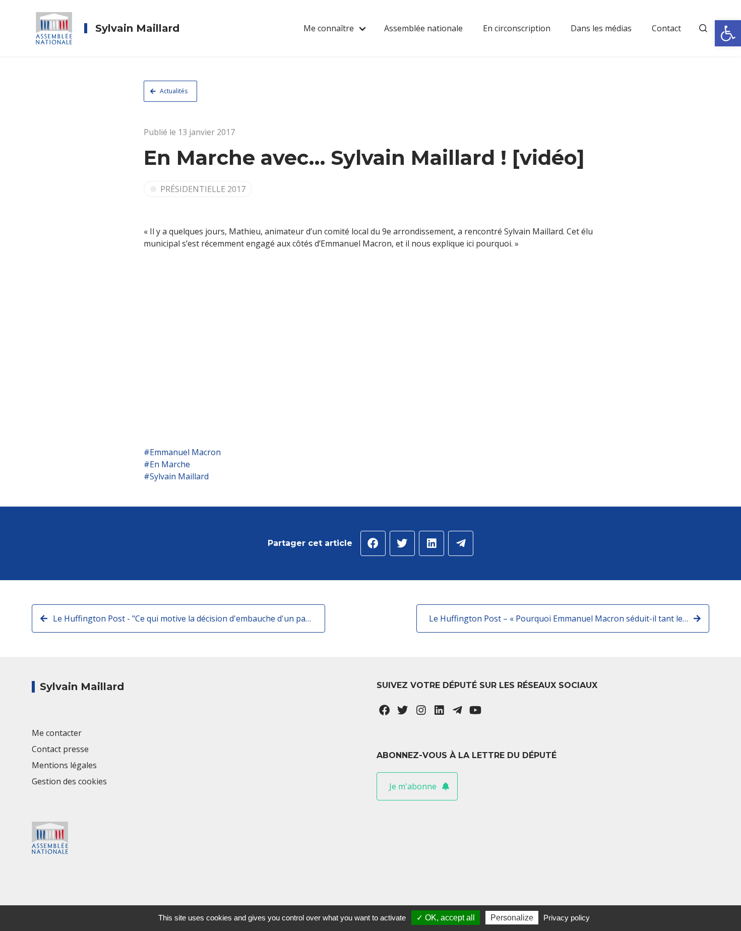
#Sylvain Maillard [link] (176, 476)
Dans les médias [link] (601, 28)
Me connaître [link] (328, 28)
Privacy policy (566, 917)
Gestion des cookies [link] (69, 781)
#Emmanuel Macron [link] (182, 452)
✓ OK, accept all (445, 917)
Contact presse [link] (60, 749)
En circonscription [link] (516, 28)
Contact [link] (666, 28)
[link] (728, 33)
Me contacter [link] (57, 732)
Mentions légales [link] (64, 765)
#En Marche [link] (167, 464)
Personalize (511, 917)
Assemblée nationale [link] (423, 28)
